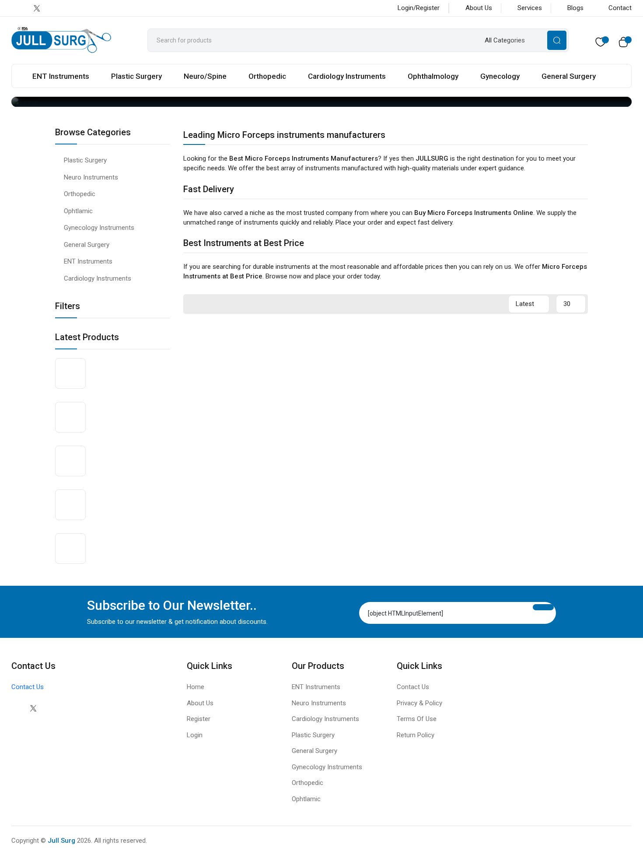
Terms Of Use (417, 719)
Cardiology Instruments (347, 76)
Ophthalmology (433, 76)
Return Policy (415, 735)
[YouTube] (71, 8)
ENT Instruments (60, 76)
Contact (620, 8)
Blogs (575, 8)
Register (198, 719)
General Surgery (569, 76)
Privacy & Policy (419, 703)
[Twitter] (33, 708)
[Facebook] (19, 8)
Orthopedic (267, 76)
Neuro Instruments (91, 177)
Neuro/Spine (205, 76)
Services (529, 8)
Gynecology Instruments (99, 228)
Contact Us (27, 687)
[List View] (497, 304)
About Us (478, 8)
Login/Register (419, 8)
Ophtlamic (78, 211)
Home (195, 687)
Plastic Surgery (136, 76)
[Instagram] (54, 8)
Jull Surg (61, 840)
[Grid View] (483, 304)
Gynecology (500, 76)
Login (195, 735)
